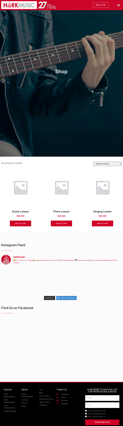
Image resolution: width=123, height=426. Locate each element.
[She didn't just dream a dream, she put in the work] (36, 273)
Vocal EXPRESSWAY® (96, 411)
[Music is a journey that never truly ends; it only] (108, 287)
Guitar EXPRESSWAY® (96, 414)
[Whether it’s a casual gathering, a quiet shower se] (36, 287)
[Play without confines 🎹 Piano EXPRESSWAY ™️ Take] (60, 287)
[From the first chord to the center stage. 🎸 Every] (84, 273)
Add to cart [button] (20, 223)
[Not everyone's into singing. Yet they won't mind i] (12, 287)
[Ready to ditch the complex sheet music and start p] (12, 273)
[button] (119, 5)
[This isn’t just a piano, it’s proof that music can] (84, 287)
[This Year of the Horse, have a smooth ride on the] (60, 273)
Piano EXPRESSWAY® (96, 417)
